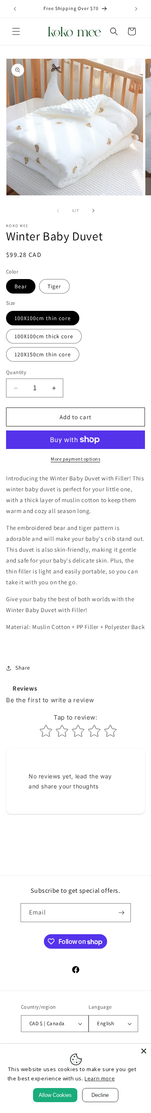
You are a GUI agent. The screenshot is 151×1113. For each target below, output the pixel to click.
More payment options (75, 459)
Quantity (16, 372)
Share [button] (22, 667)
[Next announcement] (136, 9)
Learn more (100, 1078)
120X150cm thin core (42, 354)
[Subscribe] (121, 912)
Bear (20, 286)
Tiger (54, 286)
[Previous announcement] (15, 9)
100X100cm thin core (42, 318)
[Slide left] (58, 210)
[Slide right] (93, 210)
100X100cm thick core (43, 336)
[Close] (144, 1051)
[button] (16, 31)
